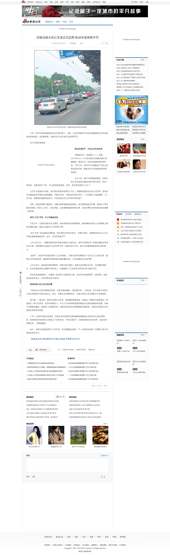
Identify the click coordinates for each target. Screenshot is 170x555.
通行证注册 (113, 545)
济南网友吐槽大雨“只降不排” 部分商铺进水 (41, 405)
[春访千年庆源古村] (78, 435)
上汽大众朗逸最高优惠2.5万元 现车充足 (83, 367)
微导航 (123, 537)
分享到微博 (41, 349)
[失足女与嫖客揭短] (139, 365)
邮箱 (141, 2)
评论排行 (129, 214)
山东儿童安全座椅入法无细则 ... (132, 231)
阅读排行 (119, 214)
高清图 (118, 84)
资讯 (46, 2)
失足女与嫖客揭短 (139, 372)
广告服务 (68, 545)
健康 (83, 2)
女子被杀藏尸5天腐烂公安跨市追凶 (133, 77)
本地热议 (120, 280)
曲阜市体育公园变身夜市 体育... (132, 234)
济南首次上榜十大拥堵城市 (130, 68)
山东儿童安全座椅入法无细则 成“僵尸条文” (41, 413)
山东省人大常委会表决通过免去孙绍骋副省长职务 (45, 371)
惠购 (104, 2)
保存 (93, 386)
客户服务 (86, 545)
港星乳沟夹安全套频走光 (131, 84)
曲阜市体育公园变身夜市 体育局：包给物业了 (42, 417)
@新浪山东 (96, 2)
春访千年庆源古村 (78, 447)
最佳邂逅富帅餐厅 (100, 447)
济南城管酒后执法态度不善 (130, 71)
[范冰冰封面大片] (34, 435)
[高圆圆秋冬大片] (56, 435)
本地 (118, 65)
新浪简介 (47, 545)
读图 (88, 2)
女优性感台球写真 (139, 156)
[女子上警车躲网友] (139, 344)
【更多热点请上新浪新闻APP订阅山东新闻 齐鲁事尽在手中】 (55, 339)
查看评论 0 (105, 456)
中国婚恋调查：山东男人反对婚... (132, 238)
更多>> (106, 424)
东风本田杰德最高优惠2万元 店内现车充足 (84, 363)
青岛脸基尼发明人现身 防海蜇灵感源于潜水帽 (42, 401)
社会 (65, 22)
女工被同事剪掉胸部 (128, 81)
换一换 (62, 397)
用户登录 (134, 2)
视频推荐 (120, 335)
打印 (99, 386)
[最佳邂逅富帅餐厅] (100, 435)
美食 (56, 2)
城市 (72, 2)
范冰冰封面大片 (34, 447)
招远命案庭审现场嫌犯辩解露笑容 (133, 65)
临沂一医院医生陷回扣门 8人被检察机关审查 (42, 409)
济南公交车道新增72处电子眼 (79, 409)
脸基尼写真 (124, 156)
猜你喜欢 (30, 397)
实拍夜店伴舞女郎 (123, 172)
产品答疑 (122, 545)
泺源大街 (91, 350)
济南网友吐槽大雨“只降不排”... (131, 223)
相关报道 (72, 397)
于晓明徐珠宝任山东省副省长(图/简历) (40, 363)
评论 (81, 43)
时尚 (99, 537)
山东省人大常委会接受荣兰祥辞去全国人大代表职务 (45, 375)
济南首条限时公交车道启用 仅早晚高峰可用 (84, 401)
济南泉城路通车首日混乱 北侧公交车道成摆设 (85, 417)
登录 (27, 477)
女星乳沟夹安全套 (139, 172)
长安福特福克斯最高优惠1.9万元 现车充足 (83, 379)
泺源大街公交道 (68, 350)
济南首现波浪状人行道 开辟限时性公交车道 (84, 405)
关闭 (105, 386)
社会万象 (120, 60)
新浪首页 (30, 2)
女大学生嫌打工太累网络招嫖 (132, 87)
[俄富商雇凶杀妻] (123, 365)
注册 (146, 2)
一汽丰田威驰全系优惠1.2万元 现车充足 (83, 375)
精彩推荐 (30, 424)
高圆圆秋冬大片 (56, 447)
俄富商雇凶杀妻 (122, 372)
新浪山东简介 (58, 545)
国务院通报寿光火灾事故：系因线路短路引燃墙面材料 (46, 367)
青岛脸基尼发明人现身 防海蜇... (132, 219)
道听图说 (120, 139)
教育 (77, 2)
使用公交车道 (81, 350)
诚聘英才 (94, 545)
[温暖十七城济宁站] (123, 344)
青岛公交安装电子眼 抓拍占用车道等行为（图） (86, 413)
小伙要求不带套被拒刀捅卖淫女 (132, 74)
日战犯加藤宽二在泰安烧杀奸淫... (132, 242)
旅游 (61, 2)
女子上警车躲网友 (139, 351)
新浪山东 (39, 2)
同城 (51, 2)
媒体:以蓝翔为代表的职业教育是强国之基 (42, 379)
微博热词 (138, 214)
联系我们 (77, 545)
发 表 (103, 477)
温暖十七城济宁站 (123, 351)
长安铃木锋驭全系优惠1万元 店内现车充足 (84, 371)
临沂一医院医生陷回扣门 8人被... (132, 227)
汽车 (67, 2)
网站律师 (103, 545)
